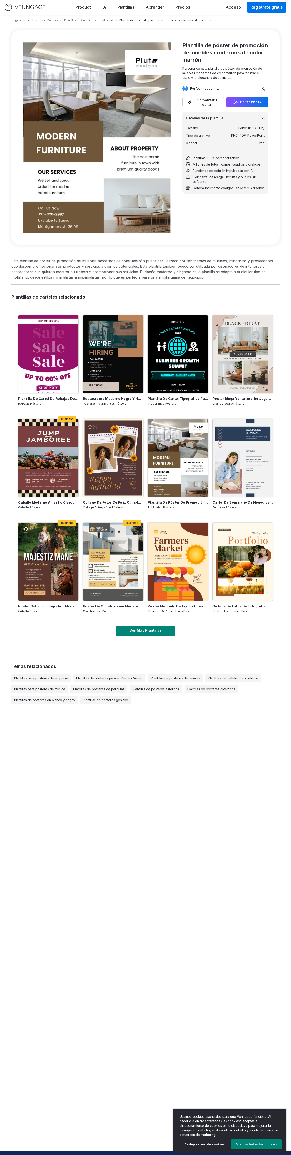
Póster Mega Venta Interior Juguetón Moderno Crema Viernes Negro (243, 399)
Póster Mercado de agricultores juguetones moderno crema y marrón (178, 606)
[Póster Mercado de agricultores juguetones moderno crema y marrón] (178, 562)
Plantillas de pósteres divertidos (211, 689)
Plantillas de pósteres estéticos (156, 689)
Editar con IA (251, 102)
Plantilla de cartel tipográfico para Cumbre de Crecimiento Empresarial (178, 399)
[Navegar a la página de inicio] (25, 7)
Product (83, 7)
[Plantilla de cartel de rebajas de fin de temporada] (48, 354)
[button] (203, 102)
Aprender (155, 7)
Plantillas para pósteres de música (39, 689)
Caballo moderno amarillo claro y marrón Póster (48, 502)
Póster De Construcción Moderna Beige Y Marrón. (113, 606)
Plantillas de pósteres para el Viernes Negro (109, 678)
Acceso (233, 7)
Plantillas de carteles (78, 20)
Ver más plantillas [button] (145, 630)
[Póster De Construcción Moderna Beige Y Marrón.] (113, 562)
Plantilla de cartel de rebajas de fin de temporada (48, 399)
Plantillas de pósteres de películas (98, 689)
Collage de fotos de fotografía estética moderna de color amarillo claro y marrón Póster (243, 606)
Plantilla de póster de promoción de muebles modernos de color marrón (178, 502)
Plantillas (126, 7)
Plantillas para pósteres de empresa (41, 678)
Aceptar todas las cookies (256, 1144)
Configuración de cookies (204, 1144)
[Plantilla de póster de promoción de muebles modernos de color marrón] (178, 458)
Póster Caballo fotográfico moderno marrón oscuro (48, 606)
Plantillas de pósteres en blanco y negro (44, 700)
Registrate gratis (266, 7)
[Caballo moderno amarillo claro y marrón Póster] (48, 458)
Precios (183, 7)
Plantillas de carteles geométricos (233, 678)
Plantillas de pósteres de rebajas (175, 678)
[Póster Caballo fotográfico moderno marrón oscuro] (48, 562)
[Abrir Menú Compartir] (263, 89)
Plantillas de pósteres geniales (106, 700)
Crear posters (48, 20)
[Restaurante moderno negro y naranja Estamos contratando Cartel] (113, 354)
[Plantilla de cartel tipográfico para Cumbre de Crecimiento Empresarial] (178, 354)
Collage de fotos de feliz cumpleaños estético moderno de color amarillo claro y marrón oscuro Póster (113, 502)
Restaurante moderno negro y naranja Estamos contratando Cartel (113, 399)
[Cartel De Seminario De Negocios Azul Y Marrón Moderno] (243, 458)
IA (104, 7)
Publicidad (106, 20)
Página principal (22, 20)
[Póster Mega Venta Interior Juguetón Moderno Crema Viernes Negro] (243, 354)
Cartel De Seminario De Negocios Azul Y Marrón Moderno (243, 502)
